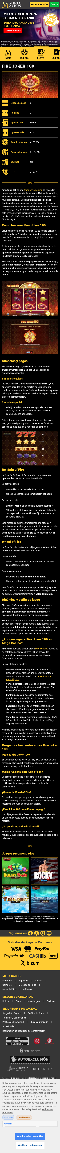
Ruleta (24, 58)
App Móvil (23, 980)
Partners (51, 1001)
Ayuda (38, 980)
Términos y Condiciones (14, 1017)
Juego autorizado (39, 1022)
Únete (54, 4)
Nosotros (7, 980)
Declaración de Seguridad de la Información (23, 1031)
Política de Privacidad (13, 1022)
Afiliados (27, 989)
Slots (40, 58)
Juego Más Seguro (11, 1013)
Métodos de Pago (27, 985)
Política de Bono (36, 1013)
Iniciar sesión (39, 4)
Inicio (8, 58)
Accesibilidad (8, 1026)
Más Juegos (34, 1001)
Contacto (7, 985)
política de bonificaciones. (41, 46)
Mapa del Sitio (9, 989)
